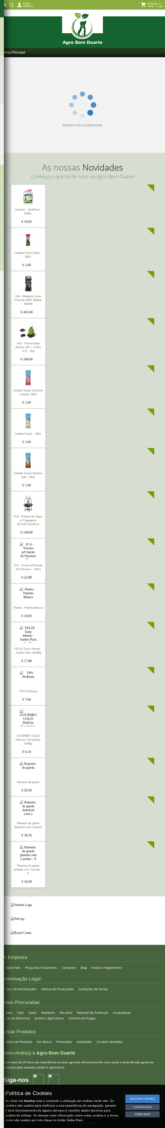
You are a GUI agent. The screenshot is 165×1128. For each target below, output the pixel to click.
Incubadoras (122, 1013)
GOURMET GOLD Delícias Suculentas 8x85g (28, 739)
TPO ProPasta (28, 691)
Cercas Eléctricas (18, 1018)
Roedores (48, 1013)
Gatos (33, 1013)
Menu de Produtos (19, 1042)
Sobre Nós (13, 968)
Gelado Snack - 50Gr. (28, 433)
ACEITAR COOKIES (142, 1099)
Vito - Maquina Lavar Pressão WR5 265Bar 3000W (28, 300)
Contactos (69, 968)
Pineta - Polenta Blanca (28, 607)
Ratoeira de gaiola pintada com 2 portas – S (28, 869)
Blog (84, 968)
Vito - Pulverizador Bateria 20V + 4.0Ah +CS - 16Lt (28, 347)
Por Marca (44, 1042)
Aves (9, 1013)
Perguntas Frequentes (41, 968)
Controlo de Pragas (82, 1018)
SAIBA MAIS (142, 1114)
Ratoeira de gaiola (28, 782)
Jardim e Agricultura (49, 1018)
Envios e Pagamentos (107, 968)
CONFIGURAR (142, 1107)
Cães (20, 1013)
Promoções (64, 1042)
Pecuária (66, 1013)
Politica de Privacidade (57, 989)
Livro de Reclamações (21, 989)
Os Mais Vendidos (109, 1042)
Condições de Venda (93, 989)
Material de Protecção (92, 1013)
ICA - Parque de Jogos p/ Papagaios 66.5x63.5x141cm (28, 520)
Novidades (84, 1042)
